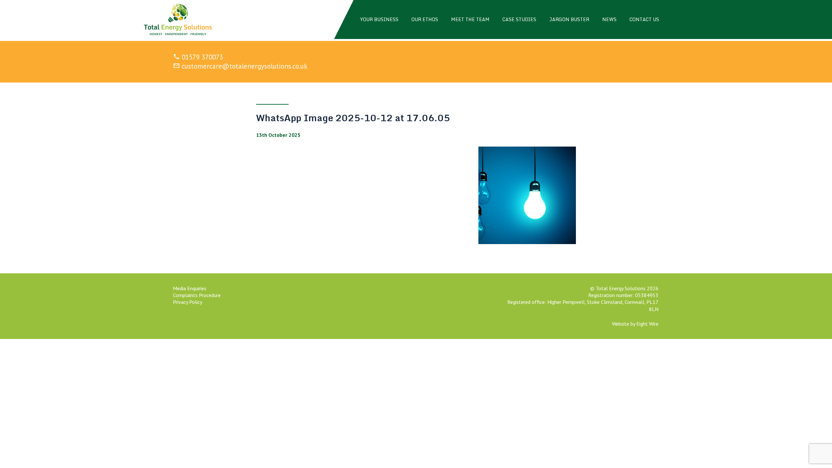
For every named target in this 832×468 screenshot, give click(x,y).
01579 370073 (202, 57)
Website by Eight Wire (635, 323)
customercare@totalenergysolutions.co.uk (244, 66)
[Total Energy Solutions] (178, 19)
